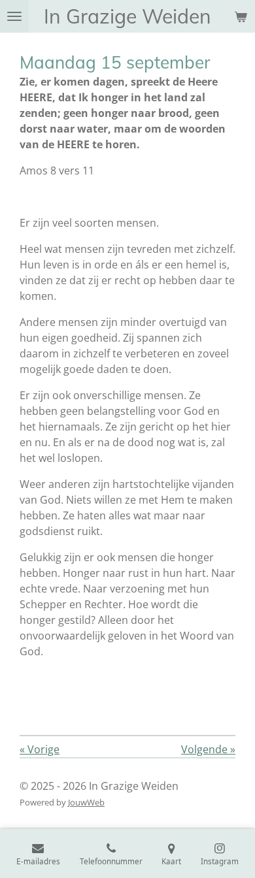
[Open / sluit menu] (14, 16)
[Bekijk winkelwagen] (240, 16)
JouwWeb (86, 802)
